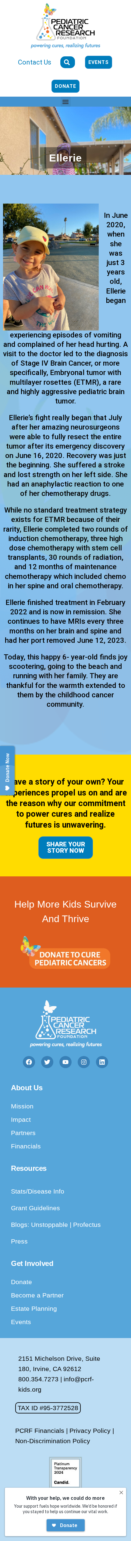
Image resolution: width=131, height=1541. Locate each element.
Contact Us (34, 62)
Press (19, 1241)
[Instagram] (84, 1062)
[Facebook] (29, 1062)
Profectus (87, 1224)
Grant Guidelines (35, 1207)
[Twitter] (47, 1062)
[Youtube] (65, 1062)
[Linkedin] (102, 1062)
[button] (66, 102)
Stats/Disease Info (37, 1191)
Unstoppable (50, 1224)
